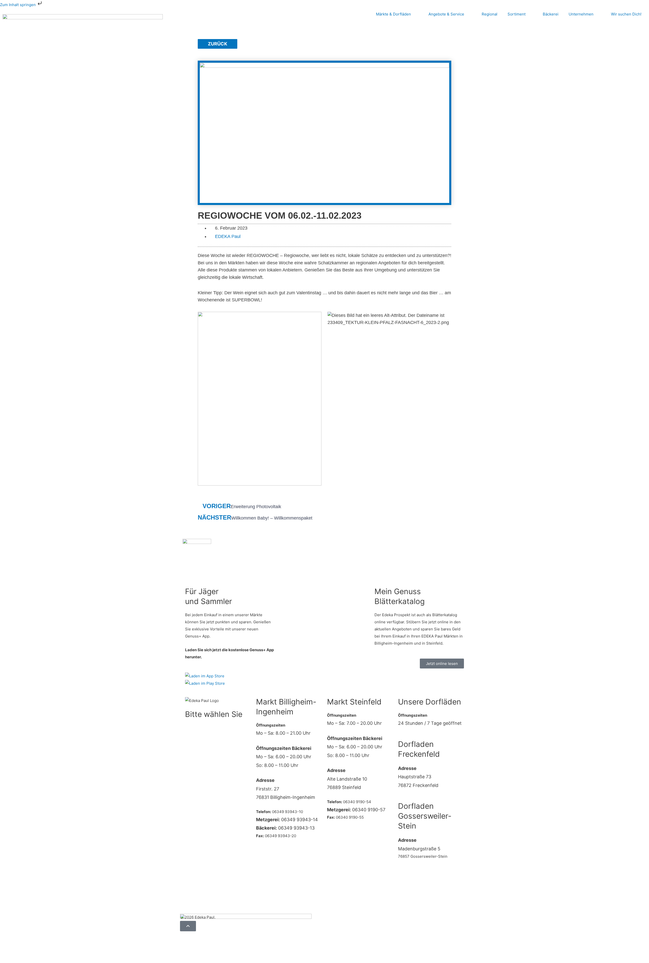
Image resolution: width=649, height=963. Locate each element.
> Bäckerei (194, 807)
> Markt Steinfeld (200, 739)
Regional (489, 14)
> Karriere (194, 819)
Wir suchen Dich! (626, 14)
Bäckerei (550, 14)
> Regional (194, 783)
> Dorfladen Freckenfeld (207, 752)
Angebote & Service (446, 14)
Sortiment (517, 14)
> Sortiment (196, 795)
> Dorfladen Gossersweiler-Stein (215, 764)
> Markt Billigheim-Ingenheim (211, 727)
